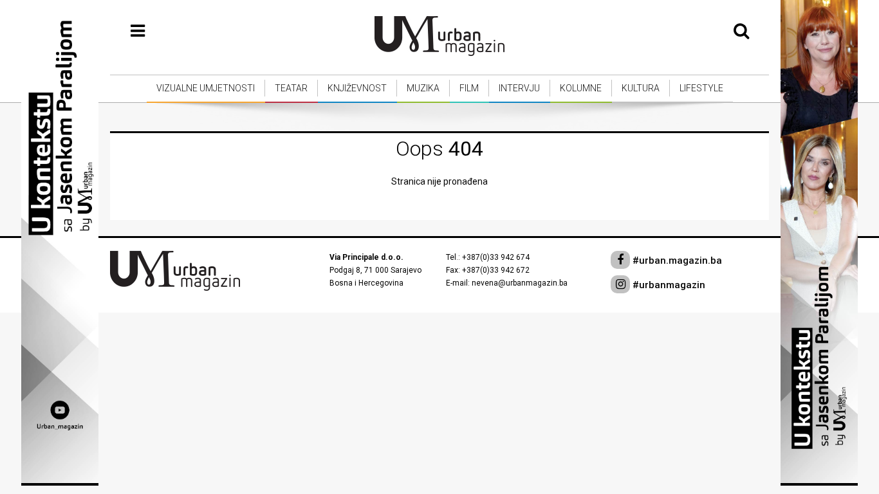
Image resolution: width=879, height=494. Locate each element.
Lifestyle (701, 88)
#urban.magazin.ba (676, 260)
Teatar (291, 88)
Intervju (519, 88)
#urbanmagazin (667, 285)
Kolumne (581, 88)
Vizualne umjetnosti (205, 88)
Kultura (641, 88)
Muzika (423, 88)
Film (469, 88)
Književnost (357, 88)
